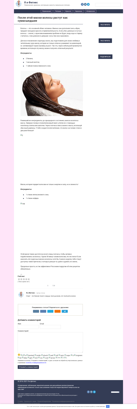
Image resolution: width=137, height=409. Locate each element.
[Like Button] (21, 274)
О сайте (20, 401)
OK (108, 406)
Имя (19, 324)
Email (42, 324)
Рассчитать (105, 25)
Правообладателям (44, 401)
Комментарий (23, 331)
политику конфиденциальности (36, 363)
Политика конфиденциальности (63, 401)
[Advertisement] (105, 92)
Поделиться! (105, 57)
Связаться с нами (30, 401)
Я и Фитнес (31, 2)
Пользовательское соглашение (29, 403)
